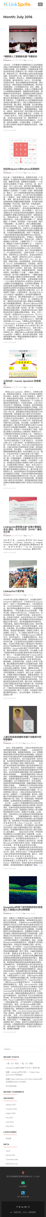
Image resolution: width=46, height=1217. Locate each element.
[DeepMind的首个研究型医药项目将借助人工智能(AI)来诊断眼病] (23, 890)
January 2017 (11, 1105)
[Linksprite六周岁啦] (23, 574)
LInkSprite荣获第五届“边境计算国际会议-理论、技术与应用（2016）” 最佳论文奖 (22, 529)
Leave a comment (9, 130)
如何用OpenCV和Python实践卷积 (21, 169)
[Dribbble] (29, 1206)
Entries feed (10, 1155)
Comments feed (12, 1159)
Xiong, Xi (29, 535)
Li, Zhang (29, 60)
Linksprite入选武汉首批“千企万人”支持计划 (23, 1068)
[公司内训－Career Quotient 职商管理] (23, 363)
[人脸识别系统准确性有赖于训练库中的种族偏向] (23, 719)
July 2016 (9, 1117)
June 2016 (10, 1122)
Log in (8, 1151)
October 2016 (11, 1109)
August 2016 (11, 1113)
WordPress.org (12, 1164)
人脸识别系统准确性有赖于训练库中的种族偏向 (22, 738)
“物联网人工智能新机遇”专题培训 (20, 56)
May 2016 (10, 1126)
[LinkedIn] (22, 1206)
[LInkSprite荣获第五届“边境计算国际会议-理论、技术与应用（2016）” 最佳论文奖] (23, 509)
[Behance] (25, 1206)
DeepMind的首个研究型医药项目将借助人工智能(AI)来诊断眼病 (22, 908)
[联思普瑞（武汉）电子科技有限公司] (17, 4)
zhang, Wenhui (31, 173)
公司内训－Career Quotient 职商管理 (22, 382)
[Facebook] (17, 1206)
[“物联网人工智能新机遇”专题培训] (23, 39)
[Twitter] (20, 1206)
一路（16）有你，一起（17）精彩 (19, 1063)
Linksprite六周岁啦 (13, 591)
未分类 (8, 1138)
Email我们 (23, 1186)
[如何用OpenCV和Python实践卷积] (23, 151)
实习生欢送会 (11, 1086)
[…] (24, 339)
